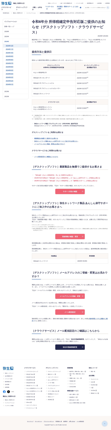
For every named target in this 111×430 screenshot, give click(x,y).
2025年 (6, 36)
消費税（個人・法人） (74, 378)
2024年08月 (9, 60)
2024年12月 (9, 46)
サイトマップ (30, 421)
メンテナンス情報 (9, 405)
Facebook (93, 385)
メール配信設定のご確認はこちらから (46, 157)
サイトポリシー (38, 421)
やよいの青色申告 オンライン (33, 388)
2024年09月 (9, 56)
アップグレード (51, 388)
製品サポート (51, 374)
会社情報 (99, 3)
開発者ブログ (94, 393)
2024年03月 (9, 77)
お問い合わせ (72, 421)
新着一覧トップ (9, 26)
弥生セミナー (51, 396)
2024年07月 (9, 63)
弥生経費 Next (29, 380)
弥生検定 (50, 399)
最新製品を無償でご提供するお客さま (46, 138)
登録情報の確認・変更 (70, 236)
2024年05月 (9, 70)
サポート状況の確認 (70, 191)
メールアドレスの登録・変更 (70, 296)
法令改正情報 (72, 386)
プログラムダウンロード (53, 385)
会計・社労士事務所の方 (66, 3)
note (92, 382)
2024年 (6, 41)
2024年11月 (9, 49)
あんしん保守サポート (53, 380)
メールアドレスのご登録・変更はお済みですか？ (49, 144)
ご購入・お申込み (37, 8)
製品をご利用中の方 (9, 400)
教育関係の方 (90, 3)
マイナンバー (72, 384)
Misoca (28, 402)
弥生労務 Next (29, 399)
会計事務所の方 (8, 376)
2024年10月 (9, 53)
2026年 (6, 31)
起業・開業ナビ (73, 394)
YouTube (93, 390)
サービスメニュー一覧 (31, 408)
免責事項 (65, 421)
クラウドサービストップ (32, 371)
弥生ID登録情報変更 (70, 347)
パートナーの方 (79, 3)
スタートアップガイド (31, 405)
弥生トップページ (52, 3)
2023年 (6, 91)
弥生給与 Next (29, 394)
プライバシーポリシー (49, 421)
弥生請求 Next (29, 377)
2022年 (6, 96)
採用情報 (107, 3)
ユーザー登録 (51, 382)
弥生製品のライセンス (53, 394)
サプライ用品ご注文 (52, 391)
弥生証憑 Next (29, 382)
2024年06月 (9, 67)
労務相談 (71, 381)
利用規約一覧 (59, 421)
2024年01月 (9, 84)
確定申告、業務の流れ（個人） (76, 371)
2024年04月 (9, 74)
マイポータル (49, 6)
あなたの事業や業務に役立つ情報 (77, 403)
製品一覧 (93, 371)
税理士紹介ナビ (73, 400)
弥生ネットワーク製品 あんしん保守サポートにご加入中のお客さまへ (56, 141)
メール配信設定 (70, 312)
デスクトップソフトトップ (54, 371)
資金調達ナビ (72, 397)
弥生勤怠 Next (29, 396)
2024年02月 (9, 81)
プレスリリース (94, 379)
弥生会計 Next (29, 374)
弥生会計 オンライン (31, 385)
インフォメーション (9, 402)
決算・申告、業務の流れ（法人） (77, 374)
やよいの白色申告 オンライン (33, 391)
